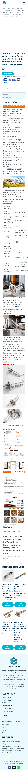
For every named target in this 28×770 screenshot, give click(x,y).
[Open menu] (24, 3)
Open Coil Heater (7, 711)
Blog (3, 733)
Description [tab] (6, 94)
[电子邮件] (14, 767)
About (4, 730)
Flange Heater (10, 88)
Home (4, 719)
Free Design (7, 73)
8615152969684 (15, 746)
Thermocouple (6, 697)
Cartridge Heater (7, 703)
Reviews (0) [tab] (7, 97)
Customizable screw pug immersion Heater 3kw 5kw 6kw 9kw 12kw (8, 627)
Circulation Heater (8, 708)
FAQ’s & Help (6, 724)
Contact (4, 727)
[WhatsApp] (18, 767)
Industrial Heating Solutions (11, 721)
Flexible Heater (7, 706)
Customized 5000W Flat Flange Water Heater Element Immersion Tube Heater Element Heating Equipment (20, 631)
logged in (15, 556)
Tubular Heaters (7, 700)
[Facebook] (9, 767)
